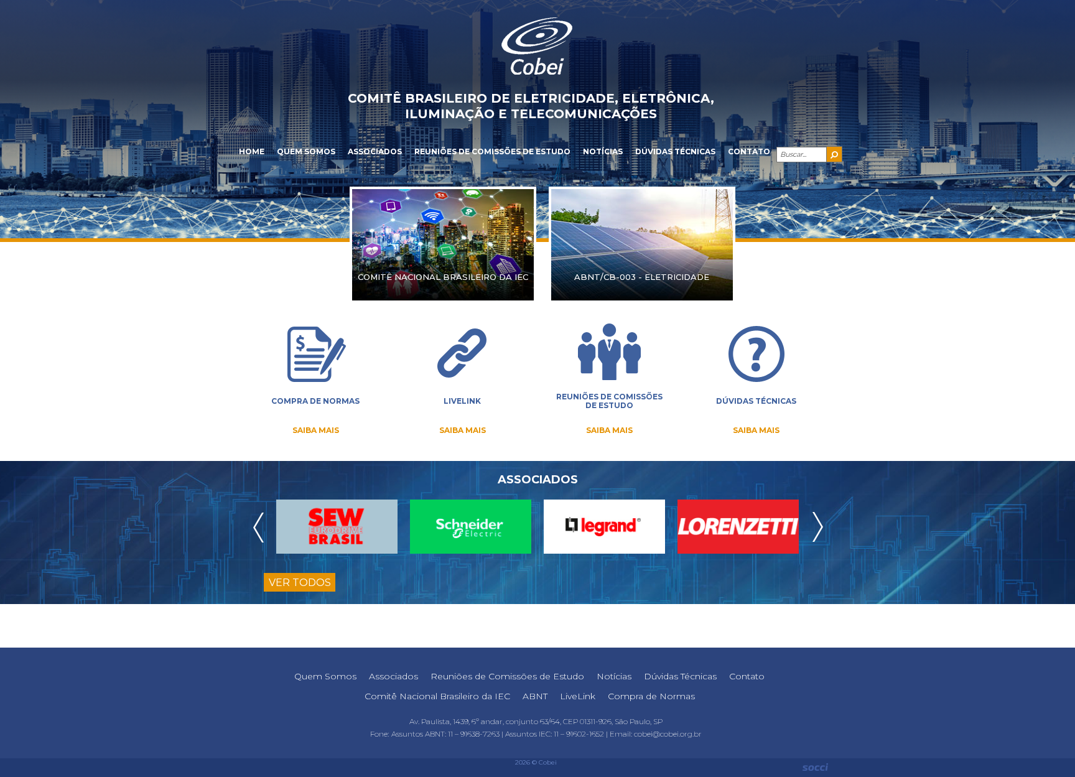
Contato (749, 151)
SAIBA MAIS (315, 430)
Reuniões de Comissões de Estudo (492, 151)
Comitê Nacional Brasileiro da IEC (437, 696)
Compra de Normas (651, 696)
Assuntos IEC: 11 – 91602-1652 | (557, 733)
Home (251, 151)
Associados (375, 151)
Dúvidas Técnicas (675, 151)
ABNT (535, 696)
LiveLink (577, 696)
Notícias (603, 151)
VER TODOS (300, 583)
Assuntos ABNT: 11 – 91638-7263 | (448, 733)
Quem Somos (306, 151)
